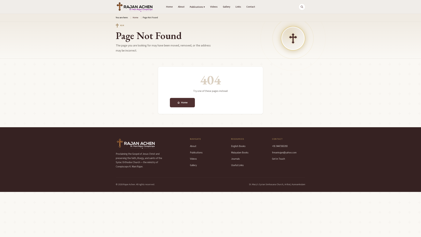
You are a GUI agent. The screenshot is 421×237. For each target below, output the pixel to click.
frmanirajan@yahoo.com (284, 152)
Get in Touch (278, 159)
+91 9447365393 (280, 146)
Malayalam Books (239, 152)
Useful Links (237, 165)
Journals (235, 159)
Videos (214, 7)
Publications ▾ (197, 7)
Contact (250, 7)
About (181, 7)
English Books (238, 146)
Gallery (226, 7)
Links (238, 7)
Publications (212, 102)
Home (169, 7)
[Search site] (302, 7)
